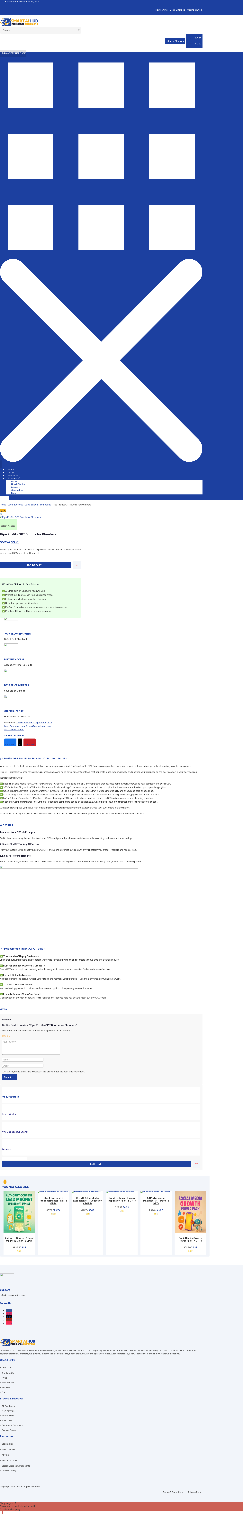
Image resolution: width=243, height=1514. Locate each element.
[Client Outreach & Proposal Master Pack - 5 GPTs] (19, 1190)
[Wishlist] (77, 565)
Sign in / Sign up (175, 41)
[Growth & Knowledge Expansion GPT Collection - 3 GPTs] (53, 1190)
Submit (8, 1077)
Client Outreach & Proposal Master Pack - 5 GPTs (19, 1200)
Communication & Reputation (31, 722)
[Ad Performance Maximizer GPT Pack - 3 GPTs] (122, 1190)
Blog (13, 492)
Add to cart (34, 565)
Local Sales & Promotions (38, 504)
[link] (10, 742)
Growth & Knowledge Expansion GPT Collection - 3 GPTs (53, 1200)
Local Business (15, 504)
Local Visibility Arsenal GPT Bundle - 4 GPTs (190, 1199)
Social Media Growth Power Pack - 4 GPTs (156, 1239)
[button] (240, 757)
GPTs (49, 722)
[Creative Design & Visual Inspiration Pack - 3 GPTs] (87, 1190)
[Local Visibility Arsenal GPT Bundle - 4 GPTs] (190, 1190)
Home (3, 504)
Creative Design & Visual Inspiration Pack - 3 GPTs (88, 1199)
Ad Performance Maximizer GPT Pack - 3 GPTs (122, 1200)
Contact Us (17, 490)
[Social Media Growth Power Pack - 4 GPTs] (156, 1232)
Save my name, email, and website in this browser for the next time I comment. (45, 1071)
